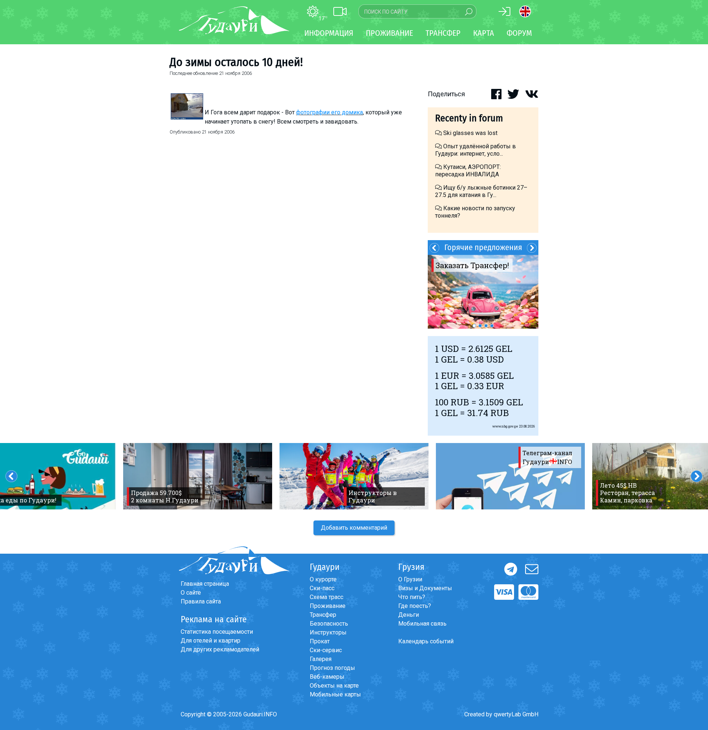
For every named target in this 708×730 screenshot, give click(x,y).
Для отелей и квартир (210, 640)
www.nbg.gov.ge (505, 426)
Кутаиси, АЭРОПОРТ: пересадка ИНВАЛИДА (468, 170)
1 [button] (474, 326)
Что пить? (411, 597)
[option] (483, 292)
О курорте (323, 579)
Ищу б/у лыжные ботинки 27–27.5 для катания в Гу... (481, 191)
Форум (519, 33)
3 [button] (486, 326)
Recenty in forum (469, 118)
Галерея (321, 658)
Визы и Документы (425, 588)
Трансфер (323, 614)
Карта (483, 33)
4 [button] (492, 326)
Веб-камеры (327, 676)
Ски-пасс (322, 588)
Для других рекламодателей (220, 649)
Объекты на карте (334, 685)
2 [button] (480, 326)
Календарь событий (426, 641)
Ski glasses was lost (469, 132)
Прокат (320, 641)
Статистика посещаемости (217, 631)
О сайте (191, 592)
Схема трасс (326, 597)
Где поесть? (414, 605)
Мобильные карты (335, 694)
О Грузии (410, 579)
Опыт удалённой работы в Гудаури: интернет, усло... (475, 150)
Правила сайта (201, 601)
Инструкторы (328, 632)
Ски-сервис (326, 650)
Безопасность (329, 623)
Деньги (408, 614)
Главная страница (205, 583)
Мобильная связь (422, 623)
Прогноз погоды (332, 667)
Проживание (328, 605)
